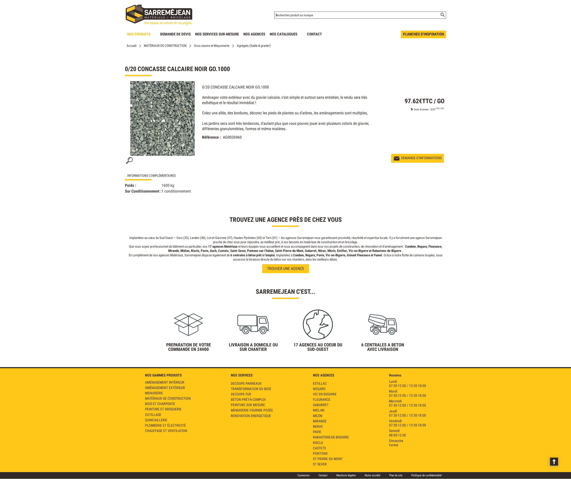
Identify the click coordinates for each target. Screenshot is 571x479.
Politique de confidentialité (426, 475)
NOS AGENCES (254, 34)
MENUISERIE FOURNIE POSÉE (252, 410)
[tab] (158, 175)
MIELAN (318, 410)
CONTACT (314, 34)
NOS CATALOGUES (283, 34)
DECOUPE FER (241, 394)
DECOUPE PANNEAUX (246, 383)
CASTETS (319, 448)
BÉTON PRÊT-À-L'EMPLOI (248, 399)
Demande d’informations (421, 158)
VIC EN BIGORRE (325, 394)
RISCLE (318, 443)
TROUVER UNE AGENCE (285, 268)
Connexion (304, 475)
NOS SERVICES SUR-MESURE (217, 34)
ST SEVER (320, 464)
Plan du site (395, 475)
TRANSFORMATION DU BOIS (251, 389)
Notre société (372, 475)
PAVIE (317, 432)
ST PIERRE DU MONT (328, 459)
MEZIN (317, 416)
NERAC (318, 426)
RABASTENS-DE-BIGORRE (331, 437)
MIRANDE (320, 421)
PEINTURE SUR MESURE (248, 405)
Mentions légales (346, 475)
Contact (323, 475)
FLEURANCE (321, 399)
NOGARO (319, 389)
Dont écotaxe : (422, 109)
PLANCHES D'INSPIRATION (423, 34)
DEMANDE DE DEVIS (175, 34)
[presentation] (158, 175)
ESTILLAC (320, 383)
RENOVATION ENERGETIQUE (251, 416)
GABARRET (321, 405)
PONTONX (320, 453)
